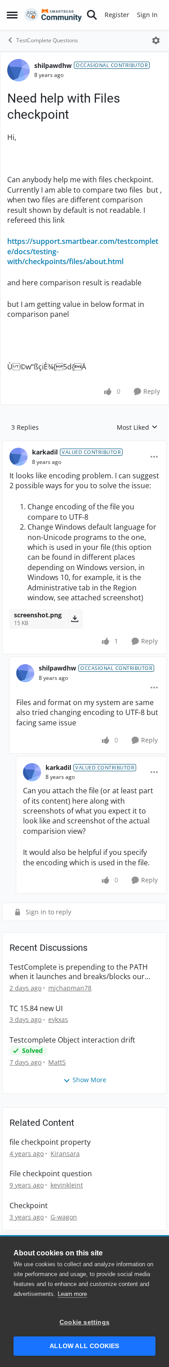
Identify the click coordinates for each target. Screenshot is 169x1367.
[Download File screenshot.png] (74, 618)
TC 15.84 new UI (36, 1008)
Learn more (72, 1294)
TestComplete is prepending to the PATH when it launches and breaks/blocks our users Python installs (78, 971)
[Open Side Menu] (12, 15)
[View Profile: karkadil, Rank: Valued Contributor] (18, 457)
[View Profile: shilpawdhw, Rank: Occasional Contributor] (18, 70)
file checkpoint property (50, 1142)
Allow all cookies (84, 1346)
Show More (89, 1079)
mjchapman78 (69, 988)
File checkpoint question (50, 1173)
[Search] (92, 14)
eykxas (58, 1019)
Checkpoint (28, 1205)
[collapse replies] (84, 445)
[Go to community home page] (53, 15)
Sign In (147, 14)
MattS (57, 1062)
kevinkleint (66, 1185)
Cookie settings (84, 1322)
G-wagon (63, 1217)
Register (117, 14)
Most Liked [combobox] (137, 427)
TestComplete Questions (47, 40)
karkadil (45, 452)
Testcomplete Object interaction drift (72, 1040)
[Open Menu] (156, 40)
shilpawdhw (53, 65)
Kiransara (65, 1153)
